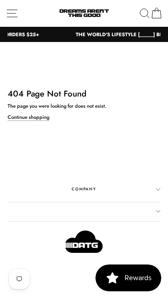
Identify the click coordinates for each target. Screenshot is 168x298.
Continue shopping (28, 117)
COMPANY (84, 189)
